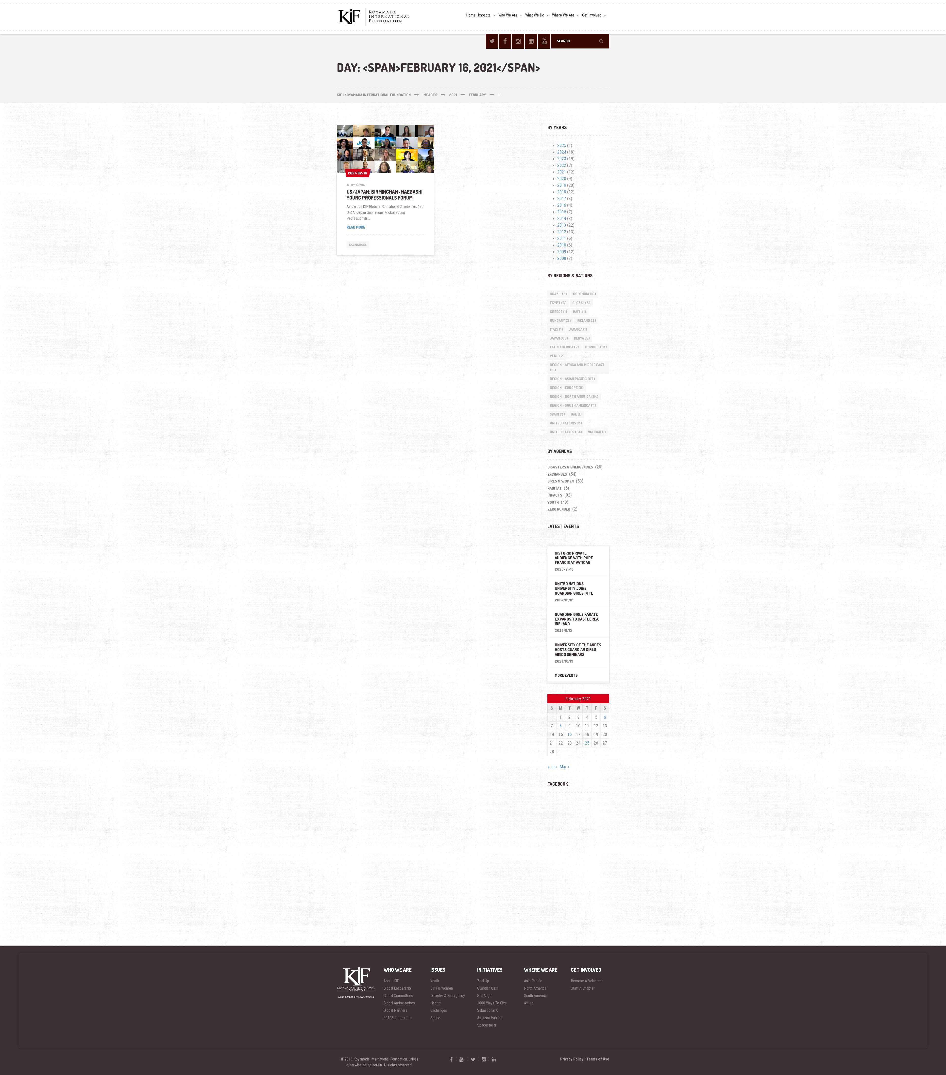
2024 (561, 152)
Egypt (558, 303)
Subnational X (487, 1010)
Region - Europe (567, 388)
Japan (559, 338)
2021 (561, 171)
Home (470, 15)
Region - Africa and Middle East (577, 367)
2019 (561, 185)
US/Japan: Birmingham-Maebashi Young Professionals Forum (384, 194)
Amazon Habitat (489, 1017)
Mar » (564, 766)
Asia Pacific (533, 981)
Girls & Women (560, 481)
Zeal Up (483, 981)
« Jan (552, 766)
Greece (558, 312)
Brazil (558, 294)
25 (587, 743)
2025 (561, 145)
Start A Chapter (583, 988)
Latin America (564, 347)
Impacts (484, 15)
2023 (561, 158)
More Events (566, 675)
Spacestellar (486, 1025)
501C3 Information (398, 1017)
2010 (561, 245)
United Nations (566, 423)
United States (566, 432)
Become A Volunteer (587, 981)
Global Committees (398, 995)
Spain (557, 414)
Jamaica (578, 329)
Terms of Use (597, 1059)
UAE (576, 414)
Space (435, 1017)
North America (535, 988)
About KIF (391, 981)
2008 (561, 258)
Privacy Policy (571, 1059)
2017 (561, 198)
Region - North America (574, 396)
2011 (561, 238)
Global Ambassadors (399, 1003)
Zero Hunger (558, 509)
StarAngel (484, 995)
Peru (557, 356)
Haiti (579, 312)
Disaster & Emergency (447, 995)
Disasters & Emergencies (570, 467)
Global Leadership (397, 988)
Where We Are (563, 15)
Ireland (586, 320)
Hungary (560, 320)
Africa (528, 1003)
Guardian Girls (487, 988)
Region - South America (573, 405)
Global (581, 303)
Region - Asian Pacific (572, 379)
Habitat (554, 488)
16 (569, 734)
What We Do (534, 15)
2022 (561, 165)
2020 (561, 178)
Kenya (582, 338)
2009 (561, 251)
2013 (561, 225)
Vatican (597, 432)
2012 (561, 231)
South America (535, 995)
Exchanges (358, 245)
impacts (554, 495)
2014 (561, 218)
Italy (556, 329)
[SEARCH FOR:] (580, 41)
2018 (561, 191)
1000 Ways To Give (492, 1003)
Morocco (596, 347)
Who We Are (507, 15)
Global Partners (395, 1010)
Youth (553, 502)
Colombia (584, 294)
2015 (561, 211)
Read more (369, 227)
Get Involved (591, 15)
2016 (561, 205)
